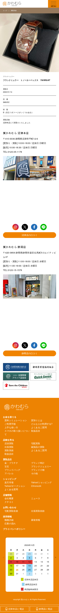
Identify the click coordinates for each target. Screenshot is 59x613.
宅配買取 (35, 443)
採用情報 (7, 516)
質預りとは (36, 420)
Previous (3, 557)
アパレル (9, 473)
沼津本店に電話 (16, 608)
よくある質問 (11, 489)
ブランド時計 (38, 462)
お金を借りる (9, 416)
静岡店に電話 (45, 608)
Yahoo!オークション (15, 485)
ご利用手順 (10, 423)
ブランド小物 (38, 469)
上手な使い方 (11, 427)
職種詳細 (9, 519)
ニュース (35, 498)
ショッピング (9, 478)
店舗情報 (7, 494)
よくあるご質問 (39, 427)
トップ (5, 10)
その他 (34, 473)
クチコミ (9, 501)
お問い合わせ (9, 507)
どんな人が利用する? (42, 423)
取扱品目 (35, 430)
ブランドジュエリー (41, 466)
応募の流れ (10, 523)
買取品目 (7, 459)
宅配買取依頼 (11, 510)
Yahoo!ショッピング (41, 482)
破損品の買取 (38, 446)
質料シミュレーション (16, 420)
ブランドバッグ (12, 469)
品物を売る (8, 439)
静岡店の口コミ (29, 353)
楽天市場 (9, 482)
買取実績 (13, 10)
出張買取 (9, 446)
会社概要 (9, 498)
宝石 (7, 466)
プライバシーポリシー (14, 528)
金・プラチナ (11, 462)
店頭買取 (9, 443)
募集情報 (35, 519)
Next (55, 557)
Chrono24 (36, 485)
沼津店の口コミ (29, 235)
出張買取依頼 (38, 510)
